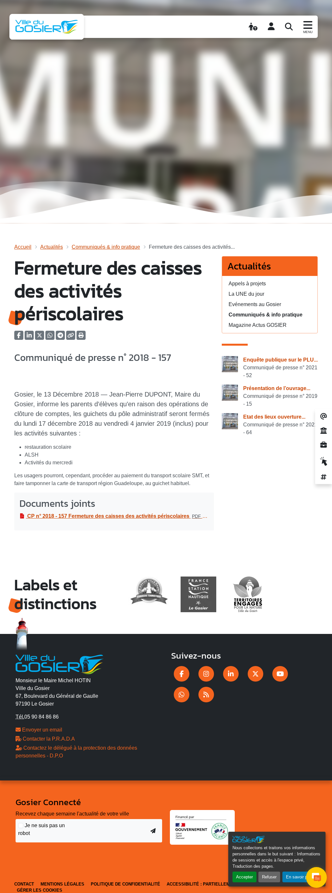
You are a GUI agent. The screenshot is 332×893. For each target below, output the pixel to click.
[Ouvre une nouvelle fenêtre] (181, 674)
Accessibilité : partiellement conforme (215, 884)
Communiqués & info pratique (106, 247)
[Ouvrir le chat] (316, 877)
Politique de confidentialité (125, 884)
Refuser (269, 877)
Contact (24, 884)
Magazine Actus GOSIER (258, 325)
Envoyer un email (41, 729)
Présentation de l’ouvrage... (276, 388)
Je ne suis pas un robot (41, 829)
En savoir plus (299, 877)
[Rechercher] (289, 26)
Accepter (244, 877)
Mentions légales (62, 884)
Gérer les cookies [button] (39, 890)
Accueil (22, 247)
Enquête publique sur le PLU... (280, 360)
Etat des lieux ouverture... (274, 417)
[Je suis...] (253, 26)
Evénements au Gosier (255, 304)
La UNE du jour (246, 294)
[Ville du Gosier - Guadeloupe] (59, 663)
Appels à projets (247, 283)
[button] (81, 337)
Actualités (51, 247)
